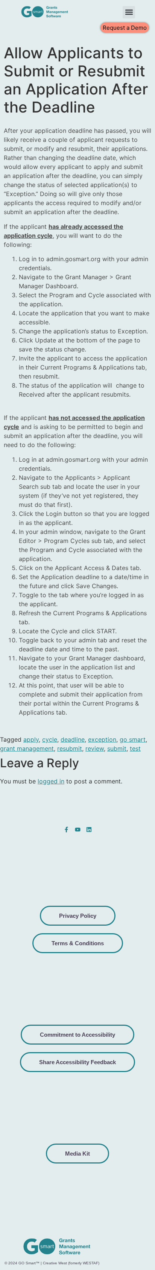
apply (31, 739)
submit (116, 748)
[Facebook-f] (66, 829)
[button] (129, 12)
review (94, 748)
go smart (133, 739)
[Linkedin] (89, 829)
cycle (49, 739)
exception (102, 739)
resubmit (69, 748)
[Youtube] (78, 829)
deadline (73, 739)
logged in (51, 781)
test (135, 748)
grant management (27, 748)
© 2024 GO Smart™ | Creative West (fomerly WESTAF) (52, 1263)
